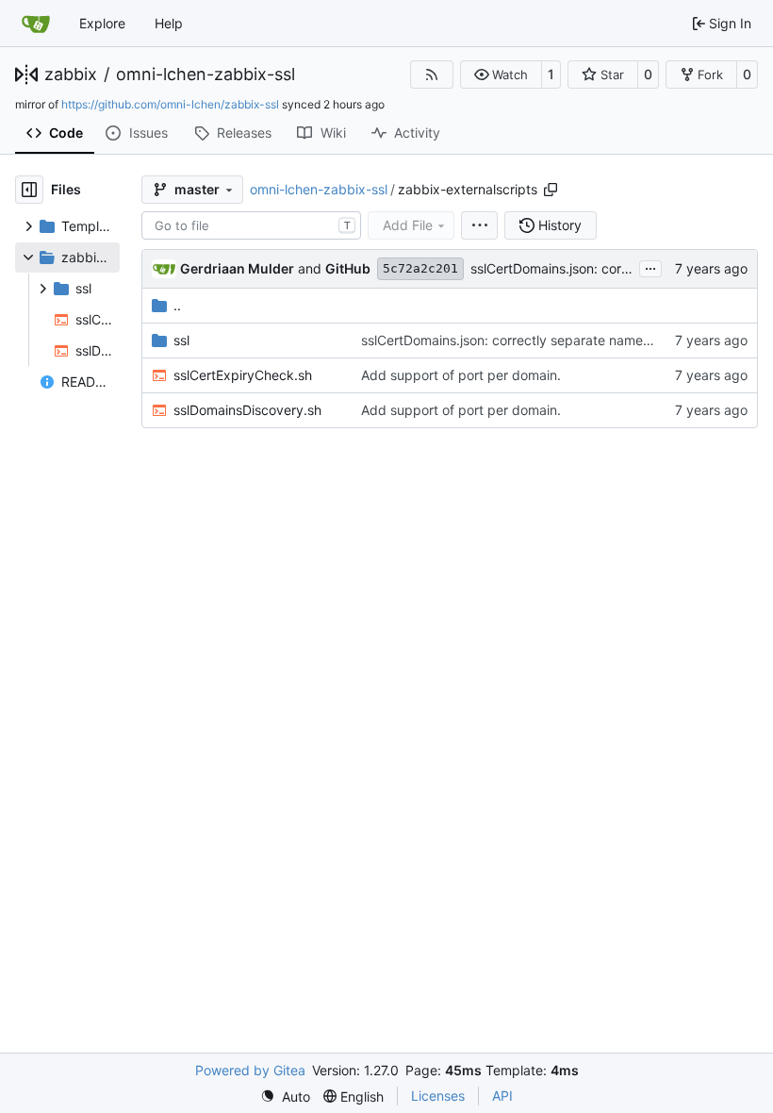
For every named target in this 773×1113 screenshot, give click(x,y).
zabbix (70, 74)
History (560, 225)
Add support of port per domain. (461, 375)
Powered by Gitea (250, 1070)
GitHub (347, 268)
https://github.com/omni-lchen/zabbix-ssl (170, 104)
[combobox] (251, 225)
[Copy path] (550, 189)
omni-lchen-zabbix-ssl (205, 74)
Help (169, 23)
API (502, 1096)
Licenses (438, 1096)
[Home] (35, 24)
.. (177, 305)
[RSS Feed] (431, 74)
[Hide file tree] (29, 189)
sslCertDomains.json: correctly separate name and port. (532, 340)
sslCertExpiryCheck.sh (242, 375)
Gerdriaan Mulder (237, 268)
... (650, 266)
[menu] (479, 225)
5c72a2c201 (420, 268)
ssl (181, 340)
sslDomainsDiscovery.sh (247, 410)
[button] (501, 74)
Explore (102, 23)
